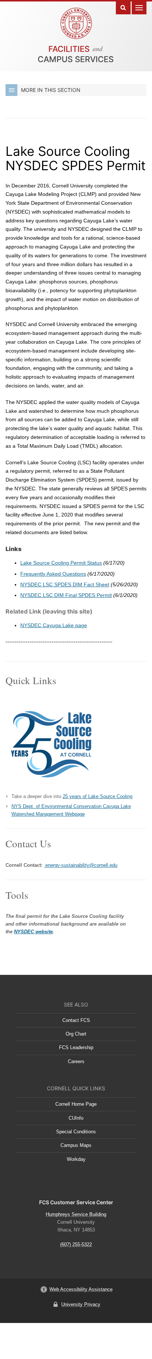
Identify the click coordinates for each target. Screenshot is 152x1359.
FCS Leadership (76, 1047)
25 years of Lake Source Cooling (97, 796)
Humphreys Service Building (76, 1214)
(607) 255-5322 (76, 1244)
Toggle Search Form (123, 7)
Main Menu (139, 7)
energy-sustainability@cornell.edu (80, 865)
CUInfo (76, 1118)
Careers (76, 1061)
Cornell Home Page (76, 1104)
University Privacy (80, 1304)
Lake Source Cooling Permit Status (61, 563)
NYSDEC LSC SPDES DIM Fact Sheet (64, 584)
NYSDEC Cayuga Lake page (53, 625)
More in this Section (50, 90)
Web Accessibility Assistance (81, 1289)
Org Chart (76, 1034)
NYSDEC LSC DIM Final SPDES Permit (66, 595)
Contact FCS (76, 1020)
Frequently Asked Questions (53, 574)
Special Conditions (76, 1131)
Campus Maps (76, 1145)
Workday (76, 1159)
